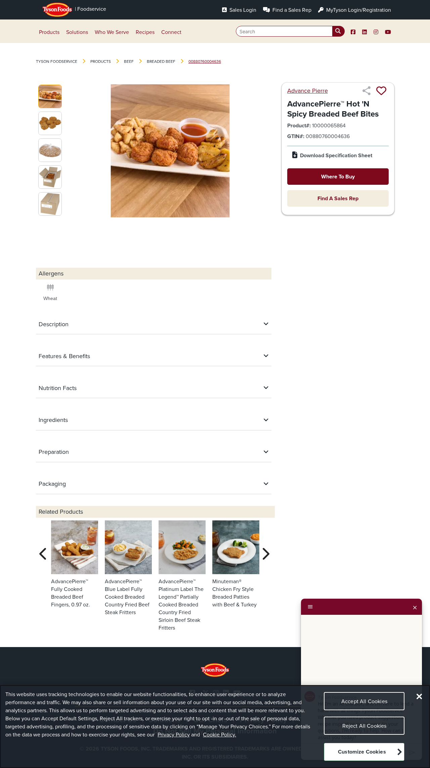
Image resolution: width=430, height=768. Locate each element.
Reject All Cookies (364, 726)
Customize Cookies (362, 752)
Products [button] (49, 32)
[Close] (415, 606)
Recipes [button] (145, 32)
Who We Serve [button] (112, 32)
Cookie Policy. (219, 734)
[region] (215, 726)
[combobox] (290, 31)
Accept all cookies (364, 701)
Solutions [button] (77, 32)
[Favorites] (381, 90)
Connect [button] (171, 32)
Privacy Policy (174, 734)
